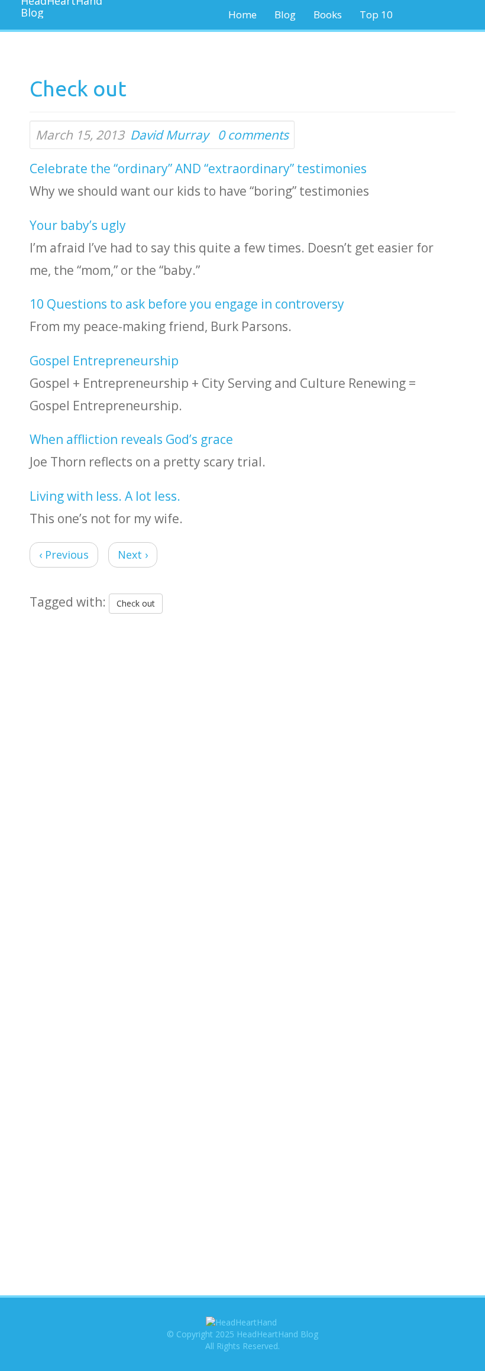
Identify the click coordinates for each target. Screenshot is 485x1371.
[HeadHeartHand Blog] (56, 9)
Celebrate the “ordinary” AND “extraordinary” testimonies (198, 168)
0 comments (253, 135)
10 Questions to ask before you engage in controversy (187, 304)
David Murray (169, 135)
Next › (133, 554)
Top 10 (376, 14)
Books (327, 14)
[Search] (441, 15)
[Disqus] (242, 773)
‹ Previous (64, 554)
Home (242, 14)
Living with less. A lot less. (105, 496)
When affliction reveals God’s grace (131, 439)
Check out (136, 603)
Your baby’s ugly (78, 225)
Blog (285, 14)
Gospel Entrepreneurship (104, 360)
